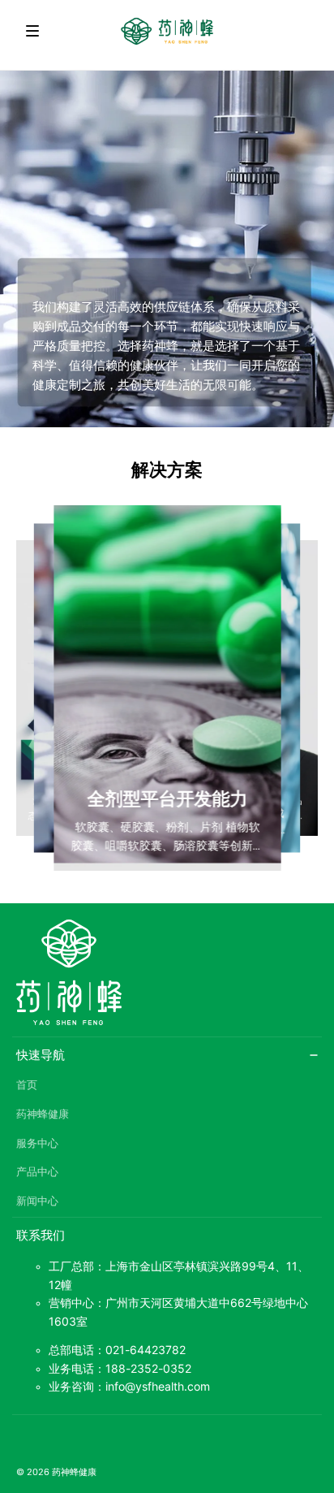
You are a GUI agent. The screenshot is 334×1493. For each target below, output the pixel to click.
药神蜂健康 (42, 1114)
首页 (26, 1085)
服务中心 (37, 1143)
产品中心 (37, 1172)
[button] (32, 31)
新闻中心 (37, 1201)
